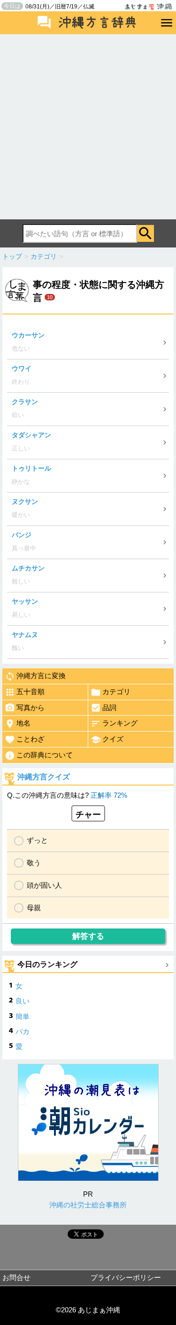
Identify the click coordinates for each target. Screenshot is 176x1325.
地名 (23, 723)
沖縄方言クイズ (43, 777)
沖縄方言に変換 (41, 676)
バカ (22, 1031)
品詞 (109, 707)
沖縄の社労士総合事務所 (88, 1205)
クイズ (112, 739)
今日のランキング (47, 964)
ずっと (37, 840)
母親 (34, 908)
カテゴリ (116, 692)
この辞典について (44, 755)
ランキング (120, 723)
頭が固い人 (44, 885)
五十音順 (30, 692)
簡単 (22, 1016)
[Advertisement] (88, 127)
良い (22, 1001)
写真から (30, 707)
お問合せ (16, 1277)
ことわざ (30, 739)
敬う (34, 863)
